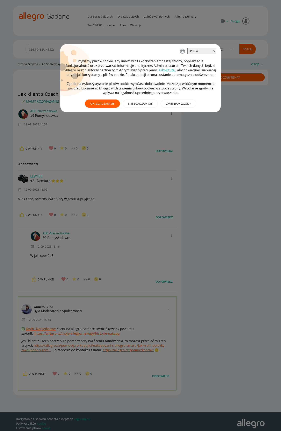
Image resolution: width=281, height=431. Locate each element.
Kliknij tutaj (166, 70)
